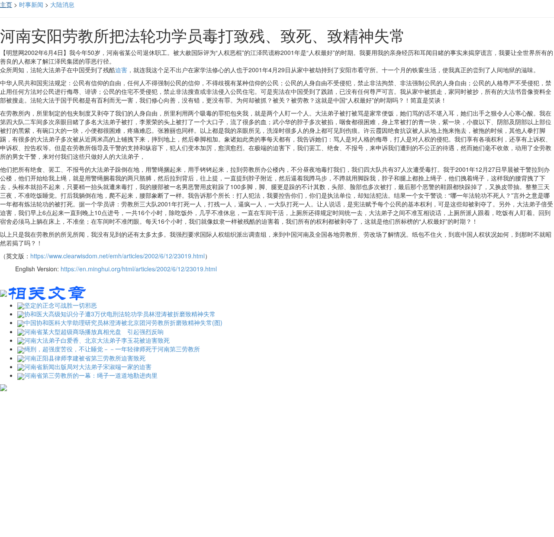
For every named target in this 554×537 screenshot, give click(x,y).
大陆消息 (62, 4)
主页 (6, 4)
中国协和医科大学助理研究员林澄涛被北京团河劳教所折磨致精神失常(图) (123, 322)
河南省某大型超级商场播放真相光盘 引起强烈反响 (94, 331)
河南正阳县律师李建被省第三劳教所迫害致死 (84, 358)
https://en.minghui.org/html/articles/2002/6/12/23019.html (139, 268)
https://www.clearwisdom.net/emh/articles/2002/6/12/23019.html (117, 255)
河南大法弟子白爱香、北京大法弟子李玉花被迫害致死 (97, 340)
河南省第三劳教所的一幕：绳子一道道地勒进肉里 (91, 375)
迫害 (121, 69)
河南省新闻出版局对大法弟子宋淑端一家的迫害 (87, 366)
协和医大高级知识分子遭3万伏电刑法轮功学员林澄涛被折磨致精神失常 (120, 313)
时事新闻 (31, 4)
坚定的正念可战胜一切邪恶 (60, 305)
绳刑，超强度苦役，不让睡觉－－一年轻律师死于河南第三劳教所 (112, 348)
